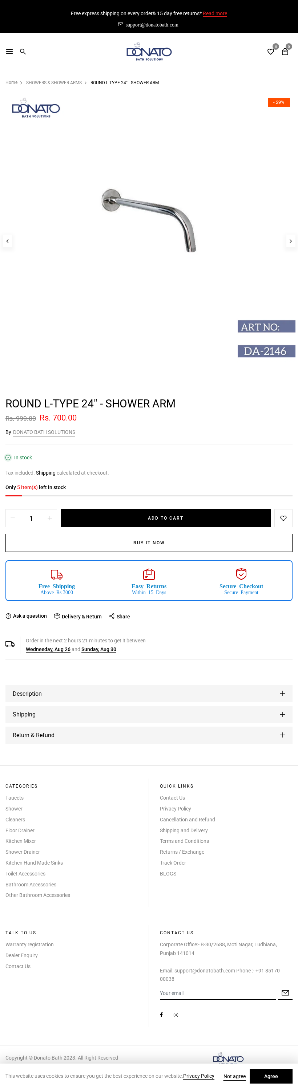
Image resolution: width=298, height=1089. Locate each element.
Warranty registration (29, 944)
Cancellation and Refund (187, 819)
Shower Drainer (22, 852)
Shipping (46, 473)
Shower (14, 809)
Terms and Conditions (184, 841)
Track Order (173, 863)
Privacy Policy (175, 809)
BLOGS (168, 874)
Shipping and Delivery (184, 830)
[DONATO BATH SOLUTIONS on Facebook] (161, 1014)
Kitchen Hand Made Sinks (34, 863)
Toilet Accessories (25, 874)
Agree (271, 1076)
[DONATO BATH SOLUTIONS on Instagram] (176, 1014)
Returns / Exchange (182, 852)
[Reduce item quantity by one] (13, 518)
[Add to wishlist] (283, 518)
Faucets (14, 798)
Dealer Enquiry (21, 955)
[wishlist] (271, 52)
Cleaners (15, 819)
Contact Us (172, 798)
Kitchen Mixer (20, 841)
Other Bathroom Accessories (37, 895)
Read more (215, 13)
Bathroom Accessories (30, 884)
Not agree (235, 1076)
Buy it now (149, 542)
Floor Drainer (20, 830)
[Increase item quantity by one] (50, 518)
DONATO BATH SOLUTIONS (44, 432)
